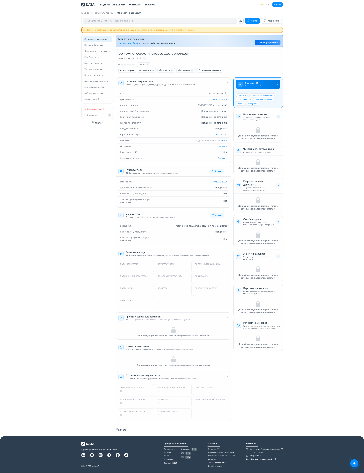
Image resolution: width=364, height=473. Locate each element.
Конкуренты (242, 95)
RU (267, 4)
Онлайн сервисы (215, 466)
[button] (173, 83)
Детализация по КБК (263, 99)
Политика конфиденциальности (221, 456)
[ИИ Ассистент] (354, 463)
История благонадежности (263, 95)
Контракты (252, 103)
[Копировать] (141, 58)
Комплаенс (185, 449)
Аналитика (168, 459)
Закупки (167, 463)
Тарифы (150, 4)
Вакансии (212, 459)
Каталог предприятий (217, 463)
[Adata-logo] (88, 4)
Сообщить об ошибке (96, 109)
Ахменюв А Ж (220, 99)
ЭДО (182, 453)
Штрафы (167, 452)
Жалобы (240, 103)
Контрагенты (169, 449)
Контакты (135, 4)
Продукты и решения (112, 4)
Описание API (213, 449)
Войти (277, 4)
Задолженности (244, 99)
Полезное (212, 443)
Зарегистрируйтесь (128, 43)
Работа (167, 456)
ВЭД (182, 457)
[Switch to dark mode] (262, 4)
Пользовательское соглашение (221, 452)
